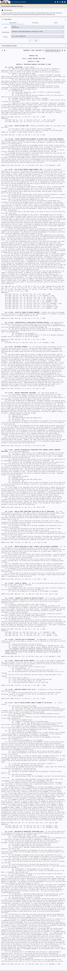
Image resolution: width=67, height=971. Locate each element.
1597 (37, 165)
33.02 (41, 146)
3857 (37, 822)
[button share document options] (4, 50)
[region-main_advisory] (33, 10)
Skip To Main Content (40, 2)
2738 (34, 120)
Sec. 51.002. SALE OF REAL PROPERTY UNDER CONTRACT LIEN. (24, 169)
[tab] (13, 22)
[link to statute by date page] (58, 2)
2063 (37, 656)
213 (39, 682)
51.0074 (29, 114)
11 (16, 663)
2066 (37, 964)
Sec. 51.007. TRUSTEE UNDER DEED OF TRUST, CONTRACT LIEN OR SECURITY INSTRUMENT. (32, 546)
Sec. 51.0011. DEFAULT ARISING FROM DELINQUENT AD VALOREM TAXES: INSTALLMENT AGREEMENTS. (34, 139)
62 (34, 308)
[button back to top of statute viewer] (65, 50)
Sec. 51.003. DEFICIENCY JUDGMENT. (16, 346)
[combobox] (37, 27)
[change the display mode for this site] (65, 2)
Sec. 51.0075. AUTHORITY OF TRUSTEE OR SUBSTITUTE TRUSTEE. (24, 598)
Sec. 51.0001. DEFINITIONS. (14, 67)
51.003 (48, 463)
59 (51, 125)
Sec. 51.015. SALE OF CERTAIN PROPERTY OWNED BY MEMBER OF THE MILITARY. (29, 702)
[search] (33, 19)
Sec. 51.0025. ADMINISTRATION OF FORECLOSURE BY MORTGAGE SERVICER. (27, 322)
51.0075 (37, 644)
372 (34, 121)
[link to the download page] (60, 2)
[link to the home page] (55, 2)
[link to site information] (62, 2)
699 (34, 305)
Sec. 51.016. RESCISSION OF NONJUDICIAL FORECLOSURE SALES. (24, 831)
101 (34, 300)
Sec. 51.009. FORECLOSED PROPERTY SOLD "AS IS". (21, 689)
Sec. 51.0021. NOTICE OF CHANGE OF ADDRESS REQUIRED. (22, 312)
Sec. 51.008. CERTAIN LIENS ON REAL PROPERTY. (20, 660)
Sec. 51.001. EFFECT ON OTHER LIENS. (17, 125)
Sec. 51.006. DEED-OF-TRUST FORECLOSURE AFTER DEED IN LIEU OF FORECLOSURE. (30, 511)
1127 (34, 298)
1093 (34, 303)
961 (30, 294)
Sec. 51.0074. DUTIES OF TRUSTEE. (16, 583)
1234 (31, 632)
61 (34, 682)
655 (34, 635)
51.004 (54, 463)
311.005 (44, 729)
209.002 (13, 715)
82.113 (3, 715)
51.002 (46, 78)
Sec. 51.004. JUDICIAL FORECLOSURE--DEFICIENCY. (21, 392)
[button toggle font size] (62, 50)
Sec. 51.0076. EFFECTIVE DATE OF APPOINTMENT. (20, 639)
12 (20, 663)
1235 (30, 295)
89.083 (33, 679)
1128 (34, 306)
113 (34, 681)
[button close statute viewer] (2, 50)
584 (34, 302)
